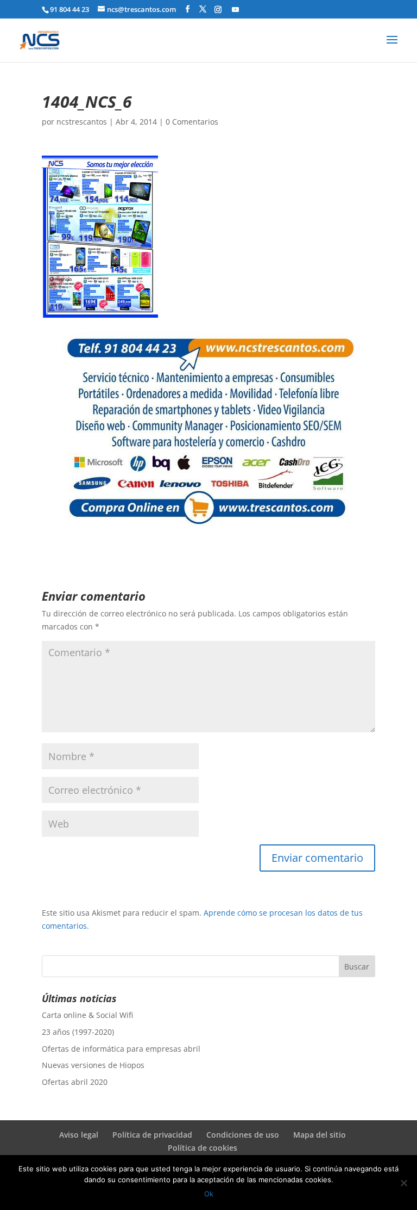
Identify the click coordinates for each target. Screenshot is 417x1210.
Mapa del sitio (319, 1134)
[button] (100, 237)
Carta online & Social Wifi (87, 1015)
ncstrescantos (81, 121)
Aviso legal (78, 1134)
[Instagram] (218, 9)
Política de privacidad (152, 1134)
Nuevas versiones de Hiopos (93, 1065)
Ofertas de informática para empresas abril (121, 1049)
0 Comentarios (192, 121)
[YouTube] (235, 9)
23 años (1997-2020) (78, 1032)
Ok (208, 1193)
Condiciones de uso (242, 1134)
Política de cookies (202, 1148)
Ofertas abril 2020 (75, 1082)
